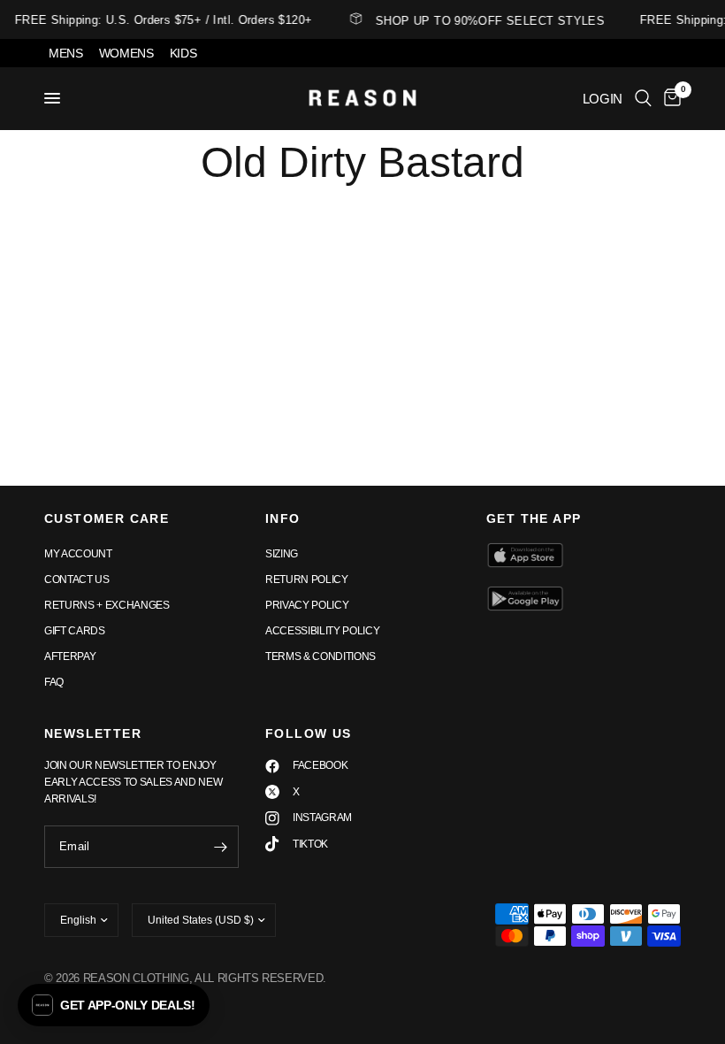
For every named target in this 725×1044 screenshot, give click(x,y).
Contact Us (77, 579)
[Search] (643, 98)
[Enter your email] (221, 846)
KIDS (183, 53)
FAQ (54, 682)
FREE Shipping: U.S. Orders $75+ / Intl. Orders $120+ (160, 20)
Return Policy (306, 579)
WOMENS (126, 53)
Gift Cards (74, 631)
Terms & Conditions (320, 656)
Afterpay (69, 656)
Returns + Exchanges (107, 605)
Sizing (281, 554)
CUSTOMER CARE (106, 518)
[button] (114, 1005)
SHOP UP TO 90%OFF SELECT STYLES (487, 20)
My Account (78, 554)
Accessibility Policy (322, 631)
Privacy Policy (306, 605)
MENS (66, 53)
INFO (283, 518)
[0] (669, 98)
